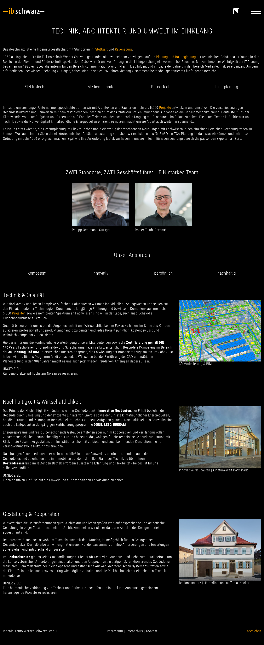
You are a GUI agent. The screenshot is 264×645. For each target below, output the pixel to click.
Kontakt (151, 631)
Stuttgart (101, 49)
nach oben (254, 631)
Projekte (165, 107)
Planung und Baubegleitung (176, 57)
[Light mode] (236, 8)
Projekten (19, 313)
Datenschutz (135, 631)
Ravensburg (123, 49)
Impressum (115, 631)
